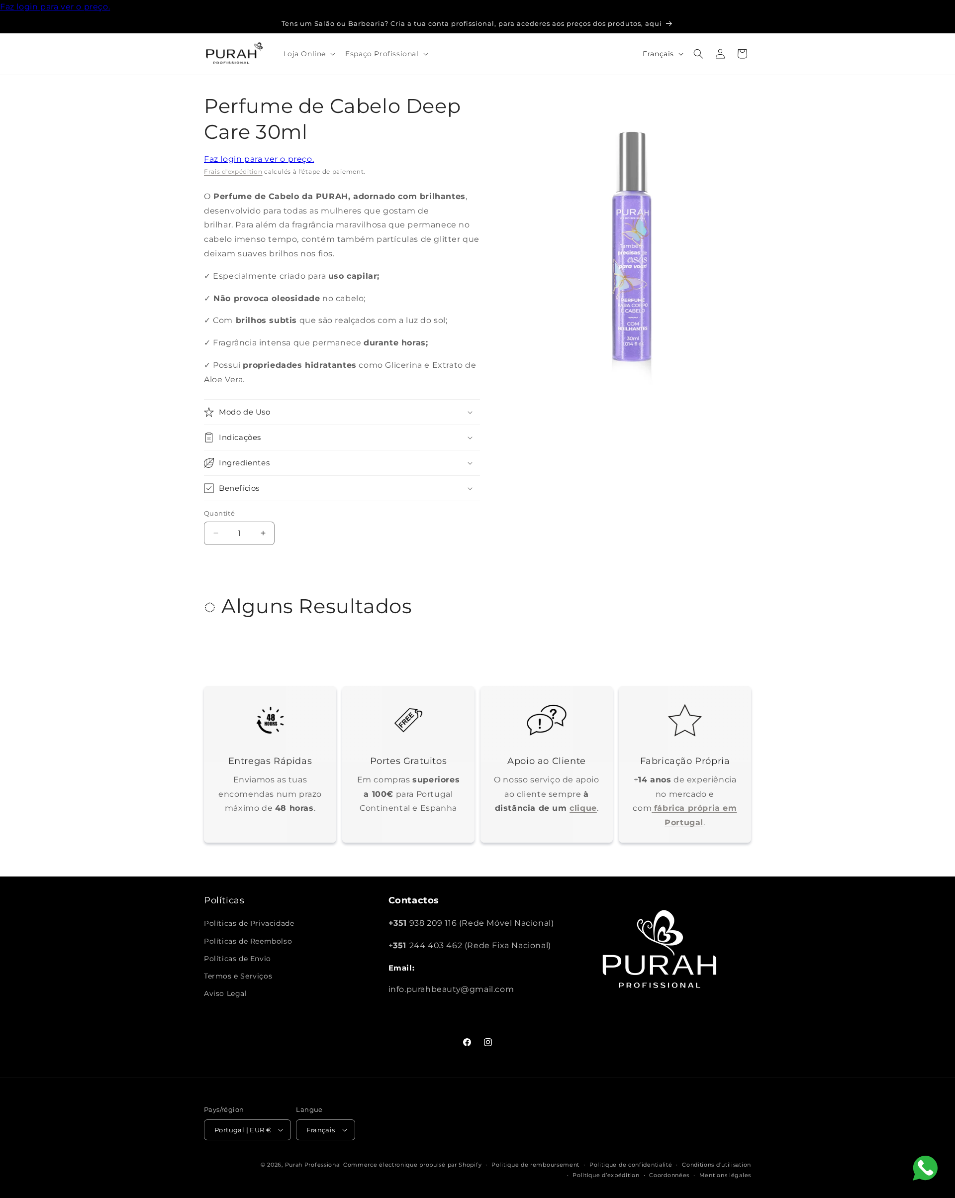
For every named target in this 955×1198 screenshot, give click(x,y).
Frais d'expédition (233, 171)
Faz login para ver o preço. (55, 6)
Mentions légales (725, 1175)
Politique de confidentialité (630, 1164)
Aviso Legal (225, 993)
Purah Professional (313, 1164)
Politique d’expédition (606, 1175)
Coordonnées (669, 1175)
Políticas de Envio (237, 958)
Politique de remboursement (535, 1164)
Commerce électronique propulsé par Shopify (412, 1164)
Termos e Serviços (238, 976)
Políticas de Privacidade (249, 923)
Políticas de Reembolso (248, 941)
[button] (309, 53)
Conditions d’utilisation (716, 1164)
